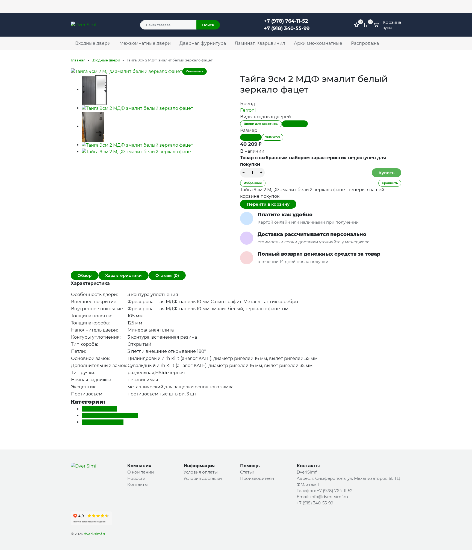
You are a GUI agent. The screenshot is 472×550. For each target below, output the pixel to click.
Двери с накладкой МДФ (110, 415)
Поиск (208, 25)
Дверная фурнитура (202, 43)
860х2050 (251, 137)
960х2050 (272, 137)
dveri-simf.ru (95, 534)
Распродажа (365, 43)
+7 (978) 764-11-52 (303, 4)
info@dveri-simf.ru (329, 496)
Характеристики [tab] (123, 275)
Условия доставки (203, 478)
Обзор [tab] (85, 275)
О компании (98, 6)
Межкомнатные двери (145, 43)
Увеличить (194, 71)
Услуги (77, 6)
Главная (78, 60)
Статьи (247, 472)
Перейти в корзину (268, 204)
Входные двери (93, 43)
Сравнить (390, 183)
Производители (257, 478)
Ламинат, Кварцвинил (260, 43)
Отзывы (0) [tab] (167, 275)
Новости (136, 478)
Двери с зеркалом (102, 422)
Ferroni (248, 110)
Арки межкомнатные (318, 43)
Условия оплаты (201, 472)
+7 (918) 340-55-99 (286, 28)
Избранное (253, 183)
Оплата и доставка (132, 6)
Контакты (162, 6)
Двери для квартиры (261, 124)
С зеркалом (294, 124)
